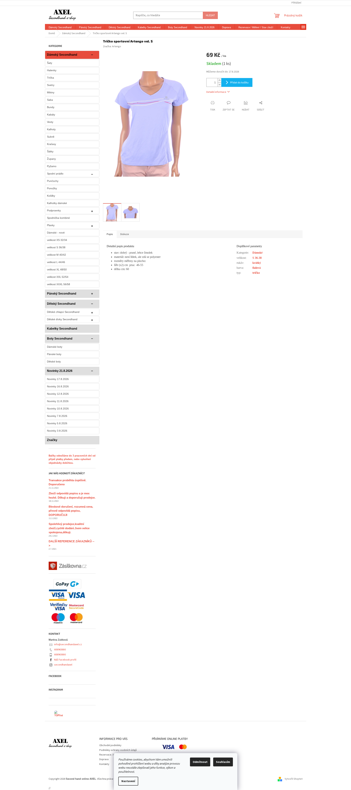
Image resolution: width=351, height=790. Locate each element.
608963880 (60, 649)
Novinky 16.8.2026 (58, 386)
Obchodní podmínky (110, 745)
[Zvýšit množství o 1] (219, 80)
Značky (52, 440)
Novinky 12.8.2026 (58, 393)
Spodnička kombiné (58, 217)
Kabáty (51, 114)
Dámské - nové (56, 232)
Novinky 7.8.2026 (57, 415)
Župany (51, 158)
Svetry (50, 85)
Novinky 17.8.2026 (58, 379)
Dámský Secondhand (62, 54)
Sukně (50, 136)
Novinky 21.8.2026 (59, 370)
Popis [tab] (110, 234)
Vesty (50, 121)
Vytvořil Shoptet (294, 779)
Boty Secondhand (59, 338)
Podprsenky (54, 210)
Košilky (51, 195)
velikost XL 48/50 (57, 269)
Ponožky (52, 188)
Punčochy (52, 180)
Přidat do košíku (239, 82)
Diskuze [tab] (124, 234)
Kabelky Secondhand (62, 328)
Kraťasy (51, 144)
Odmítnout (200, 762)
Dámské (257, 252)
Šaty (49, 62)
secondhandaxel (63, 665)
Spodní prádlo (55, 173)
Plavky (51, 225)
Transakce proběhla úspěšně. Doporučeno (67, 482)
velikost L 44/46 (56, 262)
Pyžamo (51, 166)
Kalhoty (51, 129)
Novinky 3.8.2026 (57, 430)
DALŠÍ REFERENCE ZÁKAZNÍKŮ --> (71, 543)
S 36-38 (257, 257)
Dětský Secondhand (61, 303)
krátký (256, 262)
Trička (50, 77)
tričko (256, 272)
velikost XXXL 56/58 (58, 284)
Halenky (51, 70)
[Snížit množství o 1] (219, 84)
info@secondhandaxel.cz (68, 644)
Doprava (104, 759)
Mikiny (50, 92)
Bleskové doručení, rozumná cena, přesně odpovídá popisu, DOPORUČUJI (71, 510)
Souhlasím (223, 762)
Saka (50, 99)
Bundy (50, 107)
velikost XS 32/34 (57, 239)
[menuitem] (60, 27)
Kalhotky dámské (57, 203)
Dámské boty (54, 346)
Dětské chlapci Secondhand (63, 311)
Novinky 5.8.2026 (57, 423)
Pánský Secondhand (61, 293)
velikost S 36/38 (56, 247)
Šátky (50, 151)
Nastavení (128, 781)
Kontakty (104, 764)
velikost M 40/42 (56, 254)
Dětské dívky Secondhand (62, 319)
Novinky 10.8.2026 (58, 408)
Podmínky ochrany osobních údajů (118, 750)
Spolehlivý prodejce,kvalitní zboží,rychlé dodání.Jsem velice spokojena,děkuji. (69, 528)
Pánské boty (54, 354)
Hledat (210, 15)
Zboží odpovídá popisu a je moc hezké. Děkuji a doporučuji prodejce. (72, 495)
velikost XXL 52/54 (57, 276)
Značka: (112, 46)
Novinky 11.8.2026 (58, 401)
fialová (256, 267)
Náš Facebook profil (65, 660)
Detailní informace (216, 92)
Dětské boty (54, 361)
